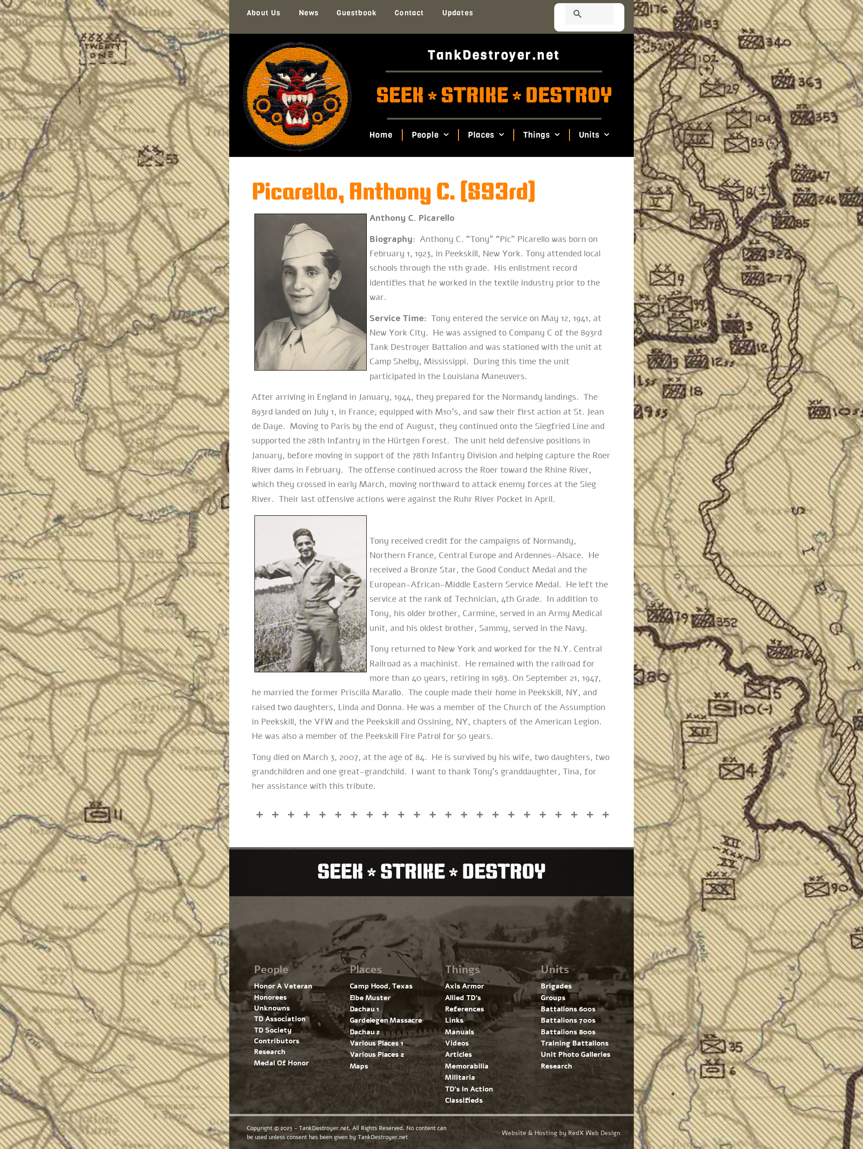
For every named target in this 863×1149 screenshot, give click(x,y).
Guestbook (357, 13)
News (309, 13)
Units (589, 135)
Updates (457, 13)
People (425, 135)
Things (536, 135)
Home (381, 135)
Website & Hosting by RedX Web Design (561, 1133)
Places (481, 135)
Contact (409, 13)
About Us (264, 13)
